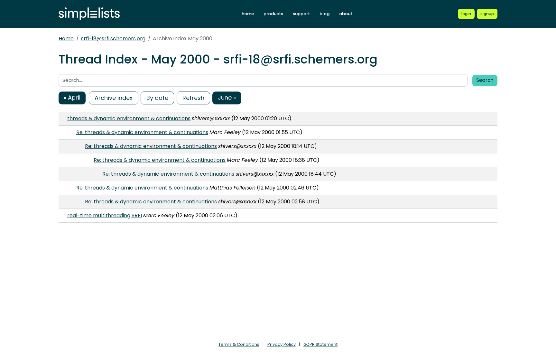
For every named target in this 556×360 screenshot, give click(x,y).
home (248, 14)
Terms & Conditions (238, 344)
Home (66, 38)
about (345, 14)
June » (227, 97)
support (301, 14)
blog (324, 14)
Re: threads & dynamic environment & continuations (142, 132)
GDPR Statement (320, 344)
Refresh (193, 98)
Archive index (114, 98)
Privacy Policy (281, 344)
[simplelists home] (89, 14)
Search (485, 80)
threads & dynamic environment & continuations (128, 118)
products (273, 14)
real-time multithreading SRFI (104, 215)
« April (72, 97)
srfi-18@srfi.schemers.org (113, 38)
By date (157, 98)
